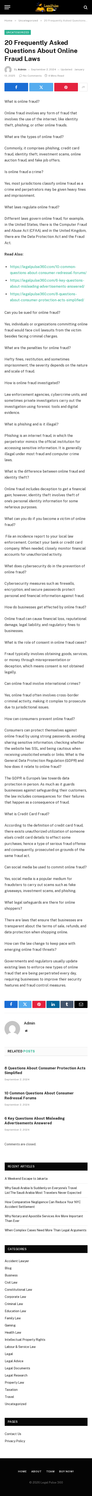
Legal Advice (14, 1361)
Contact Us (13, 1434)
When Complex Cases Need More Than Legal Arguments (45, 1230)
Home (22, 1471)
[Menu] (7, 7)
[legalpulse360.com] (46, 7)
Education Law (15, 1311)
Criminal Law (14, 1304)
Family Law (13, 1318)
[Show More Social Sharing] (83, 87)
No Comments (32, 75)
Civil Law (11, 1282)
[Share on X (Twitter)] (41, 87)
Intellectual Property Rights (25, 1339)
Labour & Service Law (20, 1347)
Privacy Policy (15, 1441)
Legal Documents (17, 1368)
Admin (22, 69)
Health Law (13, 1332)
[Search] (85, 7)
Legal (9, 1354)
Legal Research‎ (16, 1375)
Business (11, 1275)
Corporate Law (15, 1297)
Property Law (14, 1382)
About (36, 1471)
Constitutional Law (18, 1289)
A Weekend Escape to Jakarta (26, 1178)
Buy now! (66, 1471)
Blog (8, 1268)
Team (50, 1471)
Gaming (10, 1325)
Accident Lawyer (17, 1261)
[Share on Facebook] (16, 87)
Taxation (11, 1389)
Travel (9, 1397)
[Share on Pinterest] (66, 87)
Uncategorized (17, 32)
